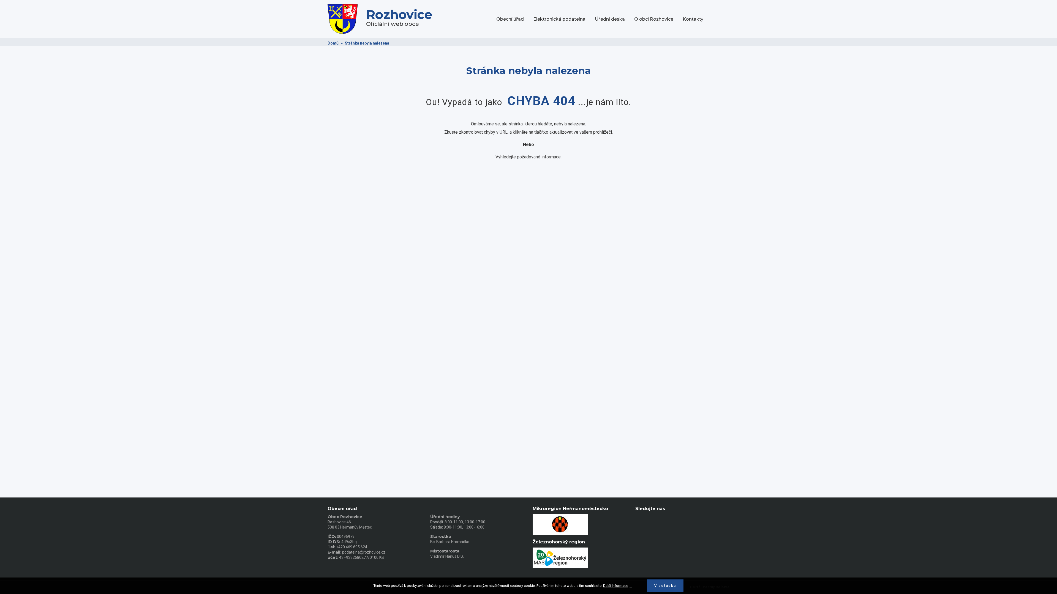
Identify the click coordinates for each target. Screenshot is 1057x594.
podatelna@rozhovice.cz (363, 552)
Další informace (615, 586)
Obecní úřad (510, 19)
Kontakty (693, 19)
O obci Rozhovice (653, 19)
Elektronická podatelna (559, 19)
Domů (333, 43)
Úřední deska (610, 19)
